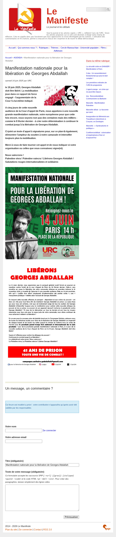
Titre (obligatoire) (14, 461)
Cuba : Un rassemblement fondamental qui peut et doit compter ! (97, 75)
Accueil (12, 48)
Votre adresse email (15, 437)
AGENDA (18, 57)
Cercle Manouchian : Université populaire (79, 48)
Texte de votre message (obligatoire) (24, 472)
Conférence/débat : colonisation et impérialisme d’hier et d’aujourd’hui (98, 135)
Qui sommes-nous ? (27, 48)
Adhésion (58, 51)
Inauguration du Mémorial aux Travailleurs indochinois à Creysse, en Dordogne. (97, 119)
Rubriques (43, 48)
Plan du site (11, 529)
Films (103, 48)
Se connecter (49, 430)
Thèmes (54, 48)
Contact (38, 529)
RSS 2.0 (47, 529)
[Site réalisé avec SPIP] (106, 527)
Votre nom (10, 426)
